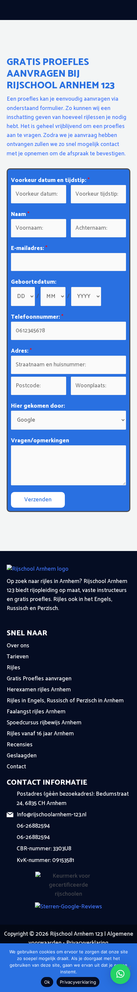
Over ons (18, 645)
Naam (20, 214)
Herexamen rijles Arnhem (39, 689)
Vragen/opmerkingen (40, 440)
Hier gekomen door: (38, 406)
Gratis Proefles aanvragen (39, 678)
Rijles (13, 667)
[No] (128, 967)
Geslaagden (22, 755)
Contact (16, 766)
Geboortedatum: (33, 282)
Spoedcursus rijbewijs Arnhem (44, 722)
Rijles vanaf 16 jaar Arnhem (40, 733)
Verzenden (38, 499)
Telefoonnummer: (37, 317)
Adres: (21, 351)
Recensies (20, 744)
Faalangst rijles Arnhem (36, 711)
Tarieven (18, 656)
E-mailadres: (29, 248)
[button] (120, 974)
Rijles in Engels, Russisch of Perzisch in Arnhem (65, 700)
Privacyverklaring (87, 943)
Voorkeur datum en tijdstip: (50, 180)
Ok (47, 982)
